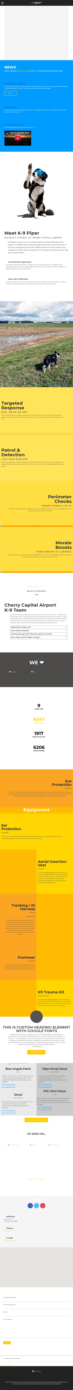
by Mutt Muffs (5, 832)
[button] (36, 1266)
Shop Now (9, 1086)
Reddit (33, 110)
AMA (19, 112)
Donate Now (36, 1052)
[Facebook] (34, 1379)
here (32, 127)
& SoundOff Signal (30, 916)
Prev (6, 672)
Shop (10, 93)
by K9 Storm (41, 868)
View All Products (36, 1120)
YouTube (35, 71)
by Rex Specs (68, 788)
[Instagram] (37, 1379)
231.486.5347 (7, 1231)
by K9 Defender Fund (43, 995)
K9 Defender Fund (53, 999)
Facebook (21, 71)
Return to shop (5, 1365)
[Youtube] (40, 1379)
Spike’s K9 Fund (49, 872)
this (43, 110)
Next (66, 672)
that (48, 110)
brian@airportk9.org (9, 1240)
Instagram (27, 71)
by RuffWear (32, 961)
